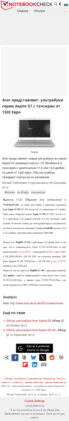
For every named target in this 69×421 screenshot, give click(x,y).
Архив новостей (34, 382)
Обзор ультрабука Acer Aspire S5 (28, 321)
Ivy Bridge (23, 192)
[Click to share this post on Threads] (24, 357)
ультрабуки (38, 192)
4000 (55, 252)
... (65, 11)
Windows (9, 192)
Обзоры (39, 11)
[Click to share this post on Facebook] (15, 357)
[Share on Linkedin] (34, 364)
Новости (17, 382)
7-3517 (59, 261)
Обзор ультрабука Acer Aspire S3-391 (31, 330)
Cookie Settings (35, 401)
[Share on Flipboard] (25, 364)
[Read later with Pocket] (61, 357)
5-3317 (24, 252)
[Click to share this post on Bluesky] (33, 357)
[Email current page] (43, 364)
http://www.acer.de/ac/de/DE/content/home (36, 303)
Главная (22, 11)
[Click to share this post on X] (42, 357)
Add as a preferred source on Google (38, 348)
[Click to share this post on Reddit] (52, 357)
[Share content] (6, 357)
